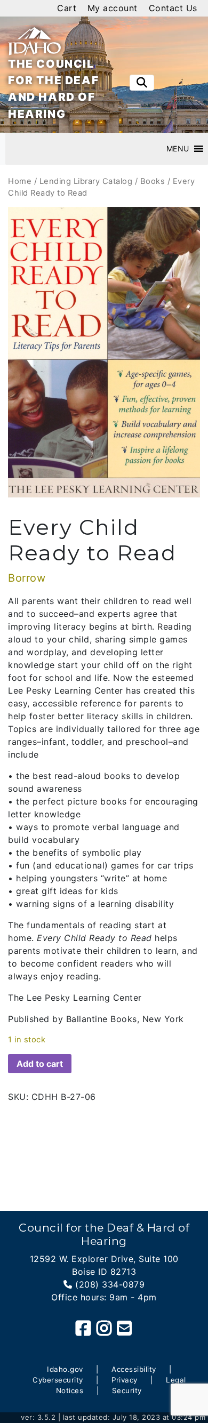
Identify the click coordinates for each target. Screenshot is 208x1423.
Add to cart (40, 1063)
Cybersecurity (58, 1380)
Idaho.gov (65, 1369)
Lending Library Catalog (86, 181)
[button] (177, 149)
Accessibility (133, 1369)
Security (127, 1390)
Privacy (124, 1380)
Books (152, 181)
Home (19, 181)
